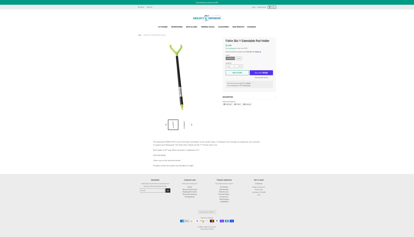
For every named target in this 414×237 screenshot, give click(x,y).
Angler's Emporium (209, 227)
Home (139, 35)
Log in (254, 7)
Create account (261, 7)
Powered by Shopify (207, 229)
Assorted (230, 58)
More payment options (261, 77)
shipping (232, 48)
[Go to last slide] (166, 125)
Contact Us (258, 184)
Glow (239, 58)
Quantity (229, 63)
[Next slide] (191, 125)
